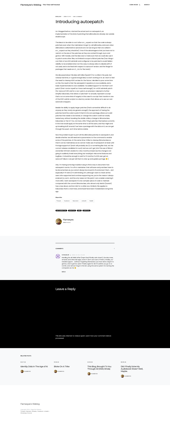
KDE (79, 210)
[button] (135, 4)
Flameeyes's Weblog (30, 5)
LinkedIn (46, 411)
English (58, 16)
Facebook (40, 411)
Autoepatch (61, 210)
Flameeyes (68, 219)
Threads (22, 411)
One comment (77, 16)
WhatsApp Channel (26, 413)
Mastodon (28, 411)
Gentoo (72, 210)
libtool (86, 210)
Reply (64, 272)
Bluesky (34, 411)
